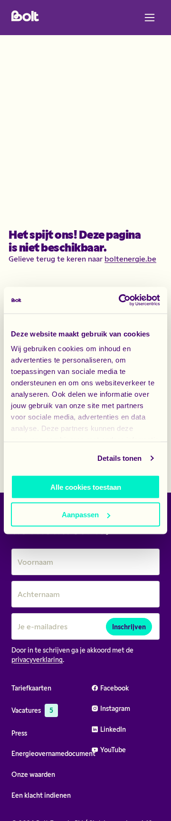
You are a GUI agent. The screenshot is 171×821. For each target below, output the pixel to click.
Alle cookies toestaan (85, 487)
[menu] (150, 18)
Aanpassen (80, 515)
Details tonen (119, 458)
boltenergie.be (130, 258)
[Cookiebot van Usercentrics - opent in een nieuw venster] (120, 300)
